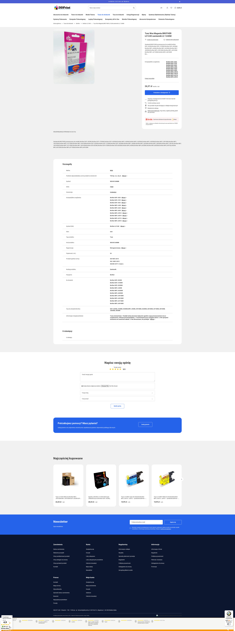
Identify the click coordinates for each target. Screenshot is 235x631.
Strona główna (57, 23)
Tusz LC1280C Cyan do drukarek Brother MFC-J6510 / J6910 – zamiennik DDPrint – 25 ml (133, 497)
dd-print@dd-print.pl (84, 610)
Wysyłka (121, 553)
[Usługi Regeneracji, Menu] (140, 14)
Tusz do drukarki (118, 15)
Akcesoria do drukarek (60, 15)
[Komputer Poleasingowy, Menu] (86, 19)
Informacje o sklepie (124, 549)
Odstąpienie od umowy (125, 566)
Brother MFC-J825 (171, 70)
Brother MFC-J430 (171, 67)
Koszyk (88, 553)
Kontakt (55, 566)
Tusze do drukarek (104, 15)
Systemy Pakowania (60, 19)
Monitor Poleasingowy (129, 19)
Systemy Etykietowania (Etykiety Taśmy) (162, 15)
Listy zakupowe (90, 556)
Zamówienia (58, 544)
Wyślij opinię (117, 406)
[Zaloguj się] (167, 8)
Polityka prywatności (125, 563)
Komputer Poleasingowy (77, 19)
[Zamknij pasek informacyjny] (179, 2)
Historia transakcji (91, 563)
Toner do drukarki (77, 15)
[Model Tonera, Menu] (96, 14)
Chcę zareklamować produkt (61, 556)
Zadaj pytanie (145, 424)
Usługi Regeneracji (133, 15)
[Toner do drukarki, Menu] (84, 14)
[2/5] (113, 369)
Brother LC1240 (87, 23)
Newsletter (89, 570)
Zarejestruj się (90, 549)
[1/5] (110, 369)
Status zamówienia (58, 549)
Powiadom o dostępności (160, 92)
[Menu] (232, 611)
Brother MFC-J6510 (172, 73)
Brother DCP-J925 (171, 65)
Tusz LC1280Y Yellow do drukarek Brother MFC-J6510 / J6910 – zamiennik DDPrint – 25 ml (166, 497)
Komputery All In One (112, 19)
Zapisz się (173, 522)
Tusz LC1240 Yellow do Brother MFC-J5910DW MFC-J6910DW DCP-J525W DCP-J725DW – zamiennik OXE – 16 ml (68, 497)
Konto (88, 544)
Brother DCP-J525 (171, 62)
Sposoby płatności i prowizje (127, 556)
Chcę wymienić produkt (60, 563)
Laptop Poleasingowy (95, 19)
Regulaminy (123, 544)
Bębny (144, 15)
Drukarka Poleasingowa (166, 19)
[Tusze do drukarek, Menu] (111, 14)
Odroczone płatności (153, 110)
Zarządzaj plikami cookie (126, 570)
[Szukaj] (134, 8)
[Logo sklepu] (62, 8)
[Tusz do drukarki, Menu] (125, 14)
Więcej (124, 176)
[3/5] (115, 369)
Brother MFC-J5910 (172, 72)
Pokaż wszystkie (149, 78)
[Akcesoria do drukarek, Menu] (69, 14)
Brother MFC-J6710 (172, 75)
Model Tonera (90, 15)
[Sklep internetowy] (169, 615)
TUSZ (111, 186)
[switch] (229, 624)
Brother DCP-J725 (171, 63)
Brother (78, 23)
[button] (182, 479)
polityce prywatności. (166, 529)
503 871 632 (56, 610)
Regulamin (122, 559)
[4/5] (118, 369)
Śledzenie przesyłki (58, 553)
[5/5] (120, 369)
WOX (111, 170)
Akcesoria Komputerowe (147, 19)
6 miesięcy (113, 192)
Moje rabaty (89, 566)
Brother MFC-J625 (171, 68)
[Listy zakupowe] (171, 8)
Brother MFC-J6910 (172, 77)
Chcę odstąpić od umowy (60, 559)
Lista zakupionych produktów (94, 559)
